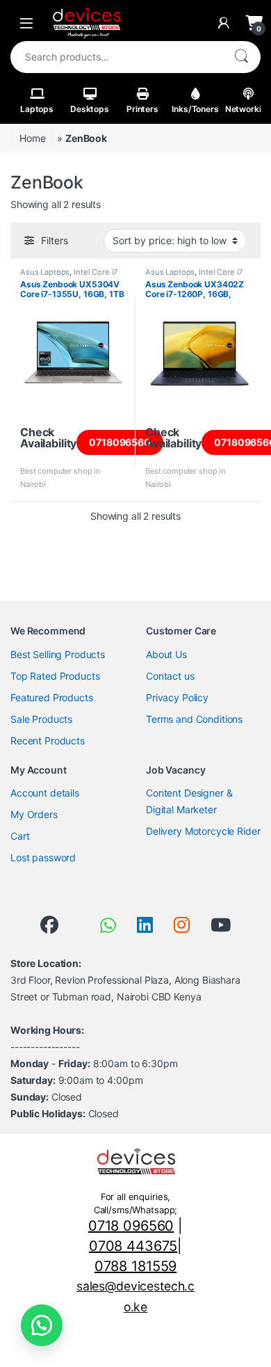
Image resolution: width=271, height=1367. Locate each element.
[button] (42, 1325)
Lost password (43, 857)
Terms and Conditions (194, 719)
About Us (166, 654)
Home (32, 138)
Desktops (89, 109)
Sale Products (41, 719)
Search (241, 57)
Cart (19, 836)
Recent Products (47, 740)
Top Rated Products (54, 676)
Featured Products (51, 697)
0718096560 (120, 442)
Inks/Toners (195, 109)
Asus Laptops (44, 272)
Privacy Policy (177, 697)
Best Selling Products (57, 654)
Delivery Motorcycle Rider (203, 831)
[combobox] (116, 57)
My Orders (34, 814)
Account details (44, 793)
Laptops (37, 109)
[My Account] (223, 23)
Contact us (170, 676)
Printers (142, 109)
